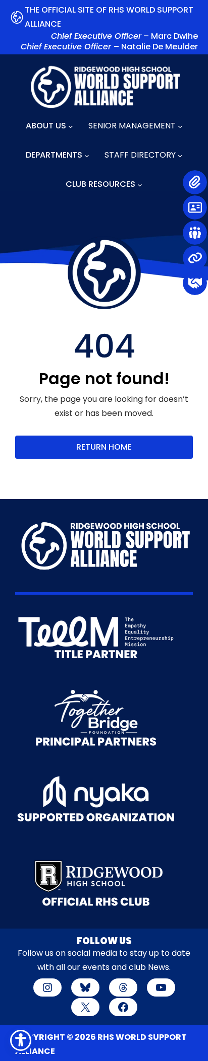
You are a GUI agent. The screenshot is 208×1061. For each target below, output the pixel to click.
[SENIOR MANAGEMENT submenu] (180, 126)
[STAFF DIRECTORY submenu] (180, 155)
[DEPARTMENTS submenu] (86, 155)
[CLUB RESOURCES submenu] (139, 184)
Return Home (104, 447)
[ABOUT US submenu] (70, 126)
